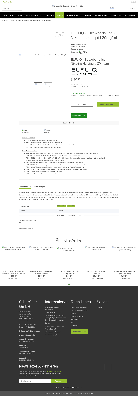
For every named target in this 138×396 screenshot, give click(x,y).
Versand (85, 86)
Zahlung (47, 323)
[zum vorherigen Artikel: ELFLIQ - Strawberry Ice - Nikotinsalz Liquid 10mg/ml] (129, 20)
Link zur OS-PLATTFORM (79, 310)
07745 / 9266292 (30, 325)
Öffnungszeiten (50, 312)
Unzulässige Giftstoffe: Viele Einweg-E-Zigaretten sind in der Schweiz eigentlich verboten (55, 318)
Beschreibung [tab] (25, 187)
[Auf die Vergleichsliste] (57, 34)
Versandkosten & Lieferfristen (55, 326)
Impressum (74, 325)
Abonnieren (59, 381)
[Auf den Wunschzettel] (62, 34)
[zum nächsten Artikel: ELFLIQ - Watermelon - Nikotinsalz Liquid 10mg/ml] (134, 20)
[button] (118, 8)
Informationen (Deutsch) (53, 332)
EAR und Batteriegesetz (79, 307)
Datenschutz (75, 319)
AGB (72, 322)
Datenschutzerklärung (54, 371)
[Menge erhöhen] (90, 104)
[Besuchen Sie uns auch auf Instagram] (116, 367)
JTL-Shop (56, 393)
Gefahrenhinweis (78, 116)
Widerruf (74, 313)
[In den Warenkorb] (20, 29)
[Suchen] (20, 8)
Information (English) (52, 335)
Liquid (81, 49)
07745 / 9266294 (30, 327)
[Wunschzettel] (123, 8)
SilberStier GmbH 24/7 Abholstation (52, 309)
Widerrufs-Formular (77, 316)
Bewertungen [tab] (39, 187)
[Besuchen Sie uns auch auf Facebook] (108, 367)
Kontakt (133, 2)
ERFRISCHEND (61, 206)
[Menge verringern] (73, 104)
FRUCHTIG (71, 206)
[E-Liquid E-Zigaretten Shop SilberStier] (68, 6)
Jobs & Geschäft (50, 329)
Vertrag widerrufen (79, 331)
